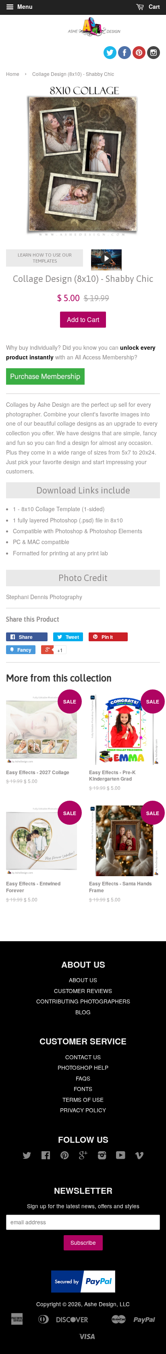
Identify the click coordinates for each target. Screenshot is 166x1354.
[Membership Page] (45, 382)
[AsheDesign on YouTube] (120, 1156)
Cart (153, 6)
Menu (24, 6)
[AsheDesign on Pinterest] (139, 56)
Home (12, 73)
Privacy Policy (83, 1110)
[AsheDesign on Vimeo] (139, 1156)
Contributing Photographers (83, 1001)
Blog (83, 1012)
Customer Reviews (83, 991)
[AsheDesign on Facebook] (124, 56)
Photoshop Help (83, 1067)
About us (83, 980)
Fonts (83, 1089)
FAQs (83, 1078)
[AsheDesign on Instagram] (153, 56)
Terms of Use (83, 1099)
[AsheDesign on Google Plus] (83, 1156)
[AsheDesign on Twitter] (110, 56)
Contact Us (83, 1057)
